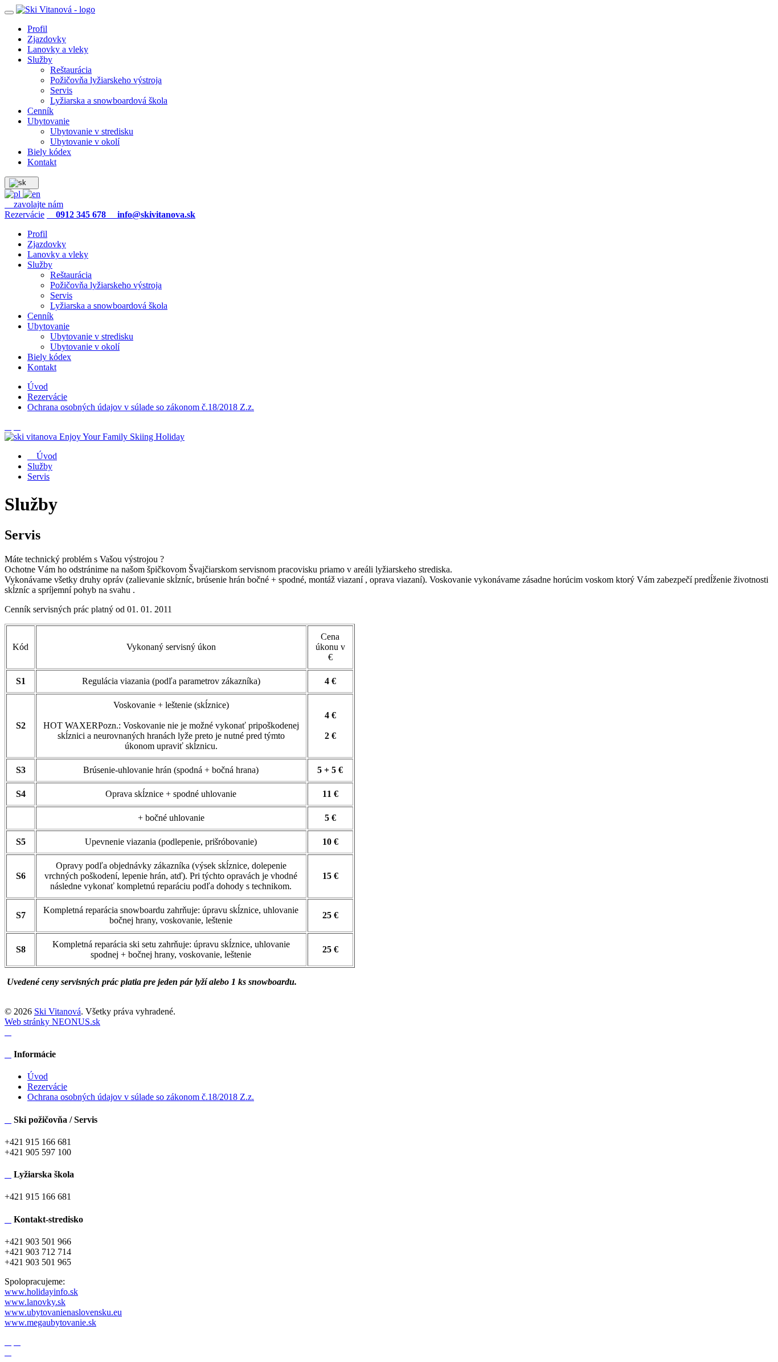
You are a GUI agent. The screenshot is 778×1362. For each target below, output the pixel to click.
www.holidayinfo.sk (41, 1291)
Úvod (45, 456)
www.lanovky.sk (35, 1302)
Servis (38, 476)
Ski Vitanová (57, 1011)
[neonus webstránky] (8, 1032)
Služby (39, 466)
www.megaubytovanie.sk (50, 1322)
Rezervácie (24, 214)
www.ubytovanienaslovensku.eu (63, 1312)
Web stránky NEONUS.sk (52, 1021)
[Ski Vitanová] (55, 9)
